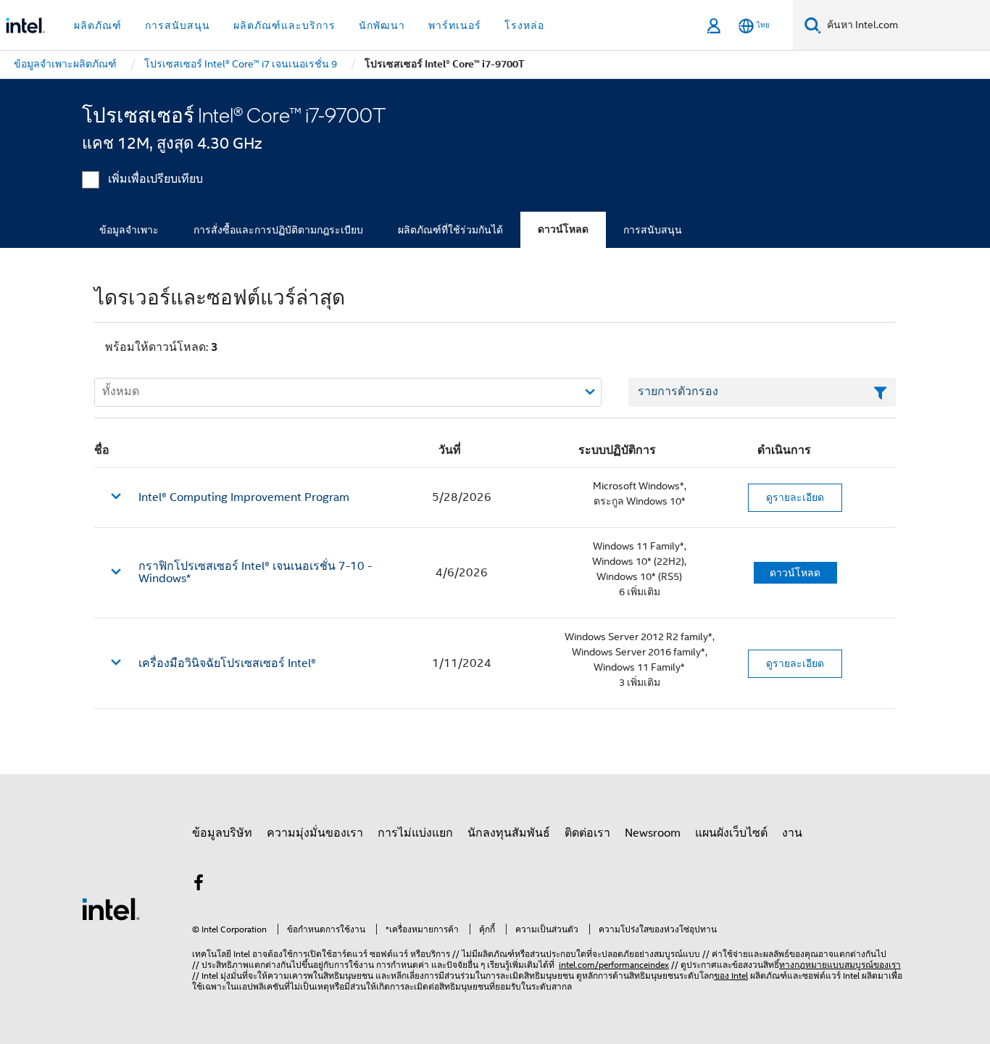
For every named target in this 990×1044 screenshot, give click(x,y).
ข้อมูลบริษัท (222, 833)
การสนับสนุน (652, 229)
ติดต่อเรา (587, 833)
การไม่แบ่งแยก (415, 833)
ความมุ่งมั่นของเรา (315, 833)
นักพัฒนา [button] (382, 25)
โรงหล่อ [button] (524, 25)
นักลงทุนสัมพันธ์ (508, 833)
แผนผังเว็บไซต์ (731, 833)
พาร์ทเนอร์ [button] (454, 25)
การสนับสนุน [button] (177, 25)
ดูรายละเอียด (795, 497)
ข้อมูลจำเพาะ (129, 229)
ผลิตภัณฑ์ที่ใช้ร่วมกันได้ (450, 229)
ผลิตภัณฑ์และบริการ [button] (284, 25)
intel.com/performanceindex (614, 964)
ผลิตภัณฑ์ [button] (98, 25)
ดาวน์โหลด (563, 229)
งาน (792, 833)
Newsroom (653, 833)
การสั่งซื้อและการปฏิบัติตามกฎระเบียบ (278, 229)
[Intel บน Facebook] (198, 885)
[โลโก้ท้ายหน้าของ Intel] (111, 908)
